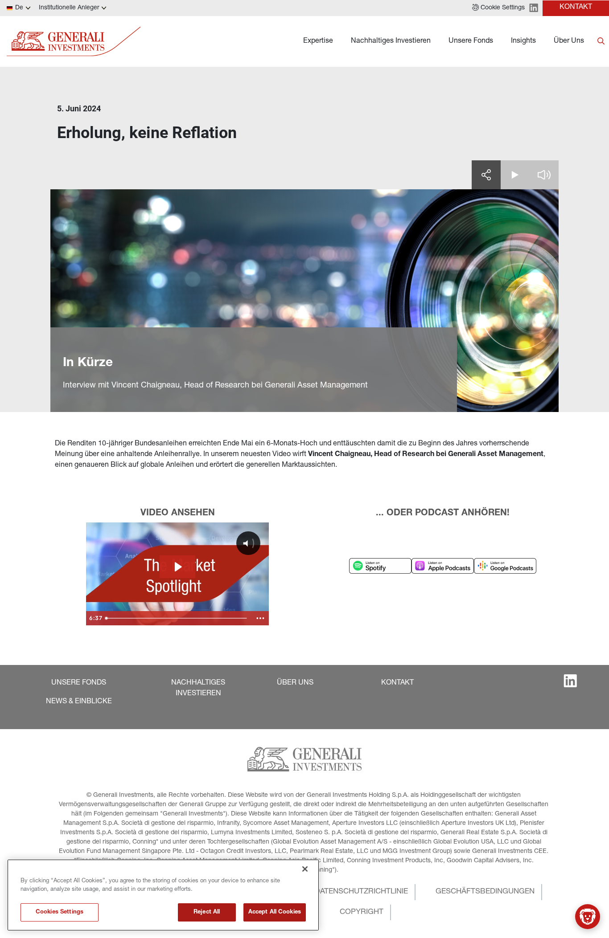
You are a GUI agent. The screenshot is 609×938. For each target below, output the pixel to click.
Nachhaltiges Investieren (391, 41)
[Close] (305, 869)
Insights (523, 41)
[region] (163, 895)
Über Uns (569, 41)
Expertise (318, 41)
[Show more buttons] (260, 618)
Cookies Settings (59, 912)
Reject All (206, 912)
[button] (498, 8)
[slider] (177, 618)
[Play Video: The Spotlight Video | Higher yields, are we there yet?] (177, 566)
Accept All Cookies (274, 912)
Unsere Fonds (471, 41)
